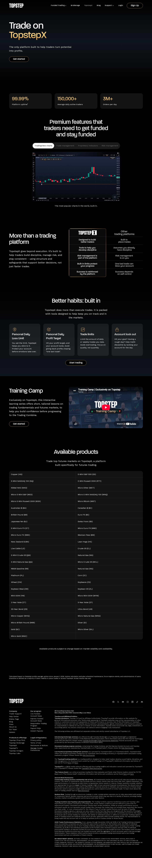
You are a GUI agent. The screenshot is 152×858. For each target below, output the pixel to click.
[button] (59, 5)
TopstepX (88, 5)
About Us (13, 727)
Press (11, 724)
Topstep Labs (14, 753)
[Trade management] (65, 145)
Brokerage (75, 5)
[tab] (43, 145)
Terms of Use (35, 743)
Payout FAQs (35, 728)
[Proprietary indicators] (88, 145)
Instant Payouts (36, 731)
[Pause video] (115, 197)
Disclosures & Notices (39, 745)
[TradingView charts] (43, 145)
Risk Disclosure (83, 790)
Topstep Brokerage (16, 743)
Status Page (14, 719)
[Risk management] (110, 145)
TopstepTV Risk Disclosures (92, 768)
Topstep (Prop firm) (17, 740)
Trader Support (15, 714)
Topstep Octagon (16, 751)
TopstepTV (13, 748)
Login (120, 5)
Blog (99, 5)
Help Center (14, 716)
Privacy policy (35, 740)
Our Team (13, 729)
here (141, 739)
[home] (16, 5)
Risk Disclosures (127, 748)
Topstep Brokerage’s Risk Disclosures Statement (100, 740)
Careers (12, 732)
